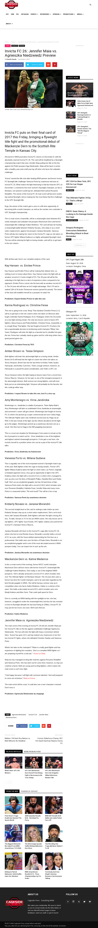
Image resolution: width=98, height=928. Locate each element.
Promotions (68, 14)
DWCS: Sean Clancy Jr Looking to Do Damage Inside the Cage (79, 214)
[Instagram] (73, 902)
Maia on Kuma (29, 678)
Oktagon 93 (71, 311)
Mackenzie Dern (11, 717)
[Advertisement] (49, 33)
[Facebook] (68, 902)
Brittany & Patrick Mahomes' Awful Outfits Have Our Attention (13, 874)
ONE (12, 14)
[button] (90, 3)
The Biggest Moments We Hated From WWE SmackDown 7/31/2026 (13, 846)
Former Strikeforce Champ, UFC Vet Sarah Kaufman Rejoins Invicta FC (49, 740)
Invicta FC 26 (33, 714)
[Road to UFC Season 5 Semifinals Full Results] (79, 90)
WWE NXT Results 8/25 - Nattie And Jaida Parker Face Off (53, 818)
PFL (17, 14)
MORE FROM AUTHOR (32, 752)
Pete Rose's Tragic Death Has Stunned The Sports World (13, 818)
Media (79, 14)
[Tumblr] (79, 902)
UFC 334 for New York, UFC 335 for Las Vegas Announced (78, 184)
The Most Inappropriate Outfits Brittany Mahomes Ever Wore (33, 846)
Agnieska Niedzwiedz (19, 714)
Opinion (56, 14)
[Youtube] (90, 902)
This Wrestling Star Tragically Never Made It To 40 (53, 846)
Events (33, 14)
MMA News (29, 767)
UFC (7, 14)
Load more (79, 245)
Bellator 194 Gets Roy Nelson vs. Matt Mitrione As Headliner (17, 739)
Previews (21, 46)
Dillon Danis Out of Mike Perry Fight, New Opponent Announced (85, 103)
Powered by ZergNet (29, 791)
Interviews (44, 14)
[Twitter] (84, 902)
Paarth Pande (11, 59)
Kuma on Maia (39, 654)
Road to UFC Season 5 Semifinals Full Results (77, 94)
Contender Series (72, 220)
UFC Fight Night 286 (75, 259)
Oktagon (25, 14)
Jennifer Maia (43, 714)
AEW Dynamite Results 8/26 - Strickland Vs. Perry (33, 818)
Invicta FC (14, 46)
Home (7, 42)
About (8, 24)
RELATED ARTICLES (13, 752)
